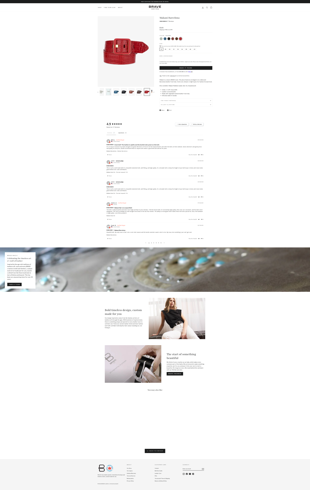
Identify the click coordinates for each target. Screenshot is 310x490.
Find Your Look (109, 7)
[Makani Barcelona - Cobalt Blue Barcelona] (101, 435)
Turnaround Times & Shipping (162, 478)
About (120, 7)
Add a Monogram (166, 56)
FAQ (156, 476)
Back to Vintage (156, 450)
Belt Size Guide (158, 470)
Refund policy (130, 478)
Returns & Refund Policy (161, 481)
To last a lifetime (168, 104)
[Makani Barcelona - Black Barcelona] (103, 435)
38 (186, 49)
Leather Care (158, 473)
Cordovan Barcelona (172, 38)
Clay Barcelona (161, 38)
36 (182, 49)
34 (178, 49)
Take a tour (14, 284)
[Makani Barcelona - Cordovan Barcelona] (105, 435)
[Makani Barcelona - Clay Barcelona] (99, 435)
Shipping (162, 29)
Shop (100, 7)
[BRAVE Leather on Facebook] (187, 474)
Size (161, 43)
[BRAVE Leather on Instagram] (184, 474)
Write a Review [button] (197, 124)
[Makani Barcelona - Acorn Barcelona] (107, 435)
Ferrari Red (180, 38)
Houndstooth (192, 85)
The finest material (168, 100)
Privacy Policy (130, 481)
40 (190, 49)
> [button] (164, 243)
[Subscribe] (203, 469)
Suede (180, 85)
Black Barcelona (168, 38)
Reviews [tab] (109, 133)
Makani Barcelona (111, 151)
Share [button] (110, 154)
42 (194, 49)
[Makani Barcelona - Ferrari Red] (109, 435)
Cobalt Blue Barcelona (165, 38)
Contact (157, 468)
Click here (172, 75)
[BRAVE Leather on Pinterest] (193, 474)
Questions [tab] (121, 133)
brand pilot (115, 483)
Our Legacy (130, 470)
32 (174, 49)
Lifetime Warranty (131, 473)
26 (161, 49)
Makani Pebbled (173, 85)
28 (165, 49)
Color (165, 35)
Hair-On (185, 85)
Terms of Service (131, 476)
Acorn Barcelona (176, 38)
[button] (199, 154)
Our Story (129, 468)
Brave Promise (174, 373)
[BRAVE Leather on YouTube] (190, 474)
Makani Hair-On (111, 172)
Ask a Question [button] (182, 124)
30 (169, 49)
